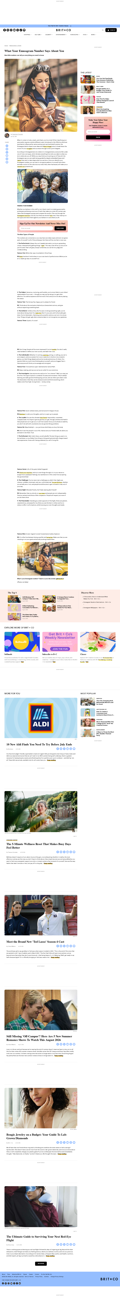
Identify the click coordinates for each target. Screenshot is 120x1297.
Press (8, 1274)
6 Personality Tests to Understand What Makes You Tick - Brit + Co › (96, 598)
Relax (21, 256)
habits (19, 160)
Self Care (38, 34)
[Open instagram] (11, 30)
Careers (31, 1274)
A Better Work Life (101, 709)
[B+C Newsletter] (60, 641)
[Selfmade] (22, 641)
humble (54, 349)
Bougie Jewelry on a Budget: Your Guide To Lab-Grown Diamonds (104, 90)
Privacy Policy (39, 1276)
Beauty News (99, 86)
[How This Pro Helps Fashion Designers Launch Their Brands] (88, 99)
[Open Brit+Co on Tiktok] (17, 1283)
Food (84, 34)
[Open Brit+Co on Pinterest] (6, 1283)
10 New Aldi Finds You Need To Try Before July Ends (39, 744)
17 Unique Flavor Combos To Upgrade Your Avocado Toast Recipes (65, 598)
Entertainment (61, 34)
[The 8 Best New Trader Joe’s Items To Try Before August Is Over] (14, 616)
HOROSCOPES (74, 34)
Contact (37, 1274)
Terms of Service (29, 1276)
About (3, 1274)
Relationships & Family (15, 45)
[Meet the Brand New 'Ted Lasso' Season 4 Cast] (40, 915)
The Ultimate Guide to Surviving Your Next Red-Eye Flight (38, 1238)
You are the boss (57, 482)
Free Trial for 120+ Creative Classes (58, 26)
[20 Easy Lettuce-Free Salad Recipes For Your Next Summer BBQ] (49, 608)
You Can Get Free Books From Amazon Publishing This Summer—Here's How (105, 80)
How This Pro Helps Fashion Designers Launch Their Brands (105, 100)
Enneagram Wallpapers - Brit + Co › (94, 607)
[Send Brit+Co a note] (24, 30)
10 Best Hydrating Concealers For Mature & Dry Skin (30, 607)
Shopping (27, 34)
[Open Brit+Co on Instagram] (9, 1283)
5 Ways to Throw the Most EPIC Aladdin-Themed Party (105, 733)
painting (45, 355)
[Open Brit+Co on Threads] (14, 1283)
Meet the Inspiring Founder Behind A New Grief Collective (104, 111)
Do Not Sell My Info (46, 1274)
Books (98, 76)
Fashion (98, 96)
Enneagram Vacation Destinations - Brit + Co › (97, 603)
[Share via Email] (7, 155)
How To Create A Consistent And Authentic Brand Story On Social (105, 713)
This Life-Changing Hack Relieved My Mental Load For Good (104, 702)
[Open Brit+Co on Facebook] (3, 1283)
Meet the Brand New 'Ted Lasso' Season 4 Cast (35, 941)
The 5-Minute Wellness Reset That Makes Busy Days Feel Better (38, 845)
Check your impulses (25, 472)
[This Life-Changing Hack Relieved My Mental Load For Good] (88, 701)
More (93, 34)
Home (6, 45)
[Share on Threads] (7, 159)
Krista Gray (11, 1245)
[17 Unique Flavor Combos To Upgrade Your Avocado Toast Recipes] (49, 599)
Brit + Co (10, 1143)
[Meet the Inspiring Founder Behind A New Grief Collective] (88, 110)
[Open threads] (17, 30)
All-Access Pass (107, 657)
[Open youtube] (14, 30)
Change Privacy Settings (57, 1276)
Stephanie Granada (17, 134)
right (42, 245)
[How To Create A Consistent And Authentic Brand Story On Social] (88, 712)
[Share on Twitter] (7, 152)
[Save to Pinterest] (7, 149)
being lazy (49, 537)
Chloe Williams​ (12, 946)
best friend (43, 417)
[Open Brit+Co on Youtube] (11, 1283)
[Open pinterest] (8, 30)
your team (42, 493)
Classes (83, 654)
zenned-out (21, 166)
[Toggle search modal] (102, 30)
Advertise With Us (16, 1274)
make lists (38, 313)
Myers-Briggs (47, 146)
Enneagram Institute (23, 215)
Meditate (22, 414)
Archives (46, 1276)
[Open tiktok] (21, 30)
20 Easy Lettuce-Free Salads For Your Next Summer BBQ (64, 607)
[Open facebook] (4, 30)
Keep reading (51, 760)
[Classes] (98, 641)
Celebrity (48, 34)
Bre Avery (10, 749)
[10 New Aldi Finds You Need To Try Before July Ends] (40, 718)
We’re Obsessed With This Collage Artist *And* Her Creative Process (105, 723)
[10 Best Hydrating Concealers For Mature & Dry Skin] (14, 608)
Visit (22, 662)
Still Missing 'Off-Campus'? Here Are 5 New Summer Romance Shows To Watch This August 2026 (30, 598)
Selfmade (8, 654)
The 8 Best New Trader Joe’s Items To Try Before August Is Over (30, 615)
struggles (29, 148)
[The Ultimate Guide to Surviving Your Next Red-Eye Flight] (40, 1206)
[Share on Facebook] (7, 145)
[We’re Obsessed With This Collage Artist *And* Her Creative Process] (88, 722)
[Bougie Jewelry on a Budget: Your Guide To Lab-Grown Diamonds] (88, 89)
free (51, 215)
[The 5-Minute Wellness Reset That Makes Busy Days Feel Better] (40, 811)
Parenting (99, 698)
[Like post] (7, 162)
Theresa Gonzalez (13, 852)
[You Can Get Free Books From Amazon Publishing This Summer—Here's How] (88, 79)
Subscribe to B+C (49, 654)
